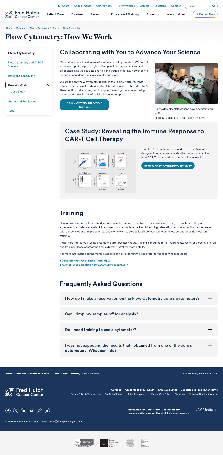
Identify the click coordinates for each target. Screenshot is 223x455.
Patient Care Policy (161, 394)
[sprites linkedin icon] (23, 410)
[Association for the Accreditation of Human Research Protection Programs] (130, 443)
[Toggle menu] (47, 85)
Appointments (82, 5)
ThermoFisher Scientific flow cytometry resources (92, 264)
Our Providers (104, 5)
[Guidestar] (145, 443)
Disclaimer (180, 394)
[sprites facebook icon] (8, 410)
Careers (144, 5)
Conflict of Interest (114, 394)
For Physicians (126, 5)
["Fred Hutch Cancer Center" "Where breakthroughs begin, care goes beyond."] (22, 14)
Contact (176, 5)
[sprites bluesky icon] (47, 410)
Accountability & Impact (139, 389)
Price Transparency (137, 394)
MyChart (63, 5)
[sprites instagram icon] (39, 410)
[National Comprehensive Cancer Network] (109, 443)
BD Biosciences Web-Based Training (83, 260)
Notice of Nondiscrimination (203, 394)
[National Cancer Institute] (84, 443)
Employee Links (167, 389)
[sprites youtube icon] (31, 410)
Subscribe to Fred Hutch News (199, 389)
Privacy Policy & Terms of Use (86, 394)
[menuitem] (55, 14)
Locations (160, 5)
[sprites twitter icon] (15, 410)
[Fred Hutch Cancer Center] (24, 392)
